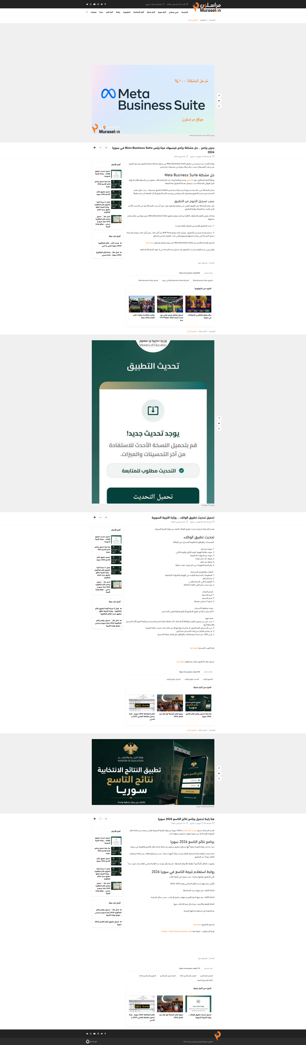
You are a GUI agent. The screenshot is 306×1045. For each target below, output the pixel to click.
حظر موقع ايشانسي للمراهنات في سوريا (199, 316)
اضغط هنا (149, 242)
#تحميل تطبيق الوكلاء (173, 678)
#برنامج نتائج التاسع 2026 (188, 975)
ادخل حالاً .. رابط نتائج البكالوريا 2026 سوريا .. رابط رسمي (108, 253)
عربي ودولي (173, 12)
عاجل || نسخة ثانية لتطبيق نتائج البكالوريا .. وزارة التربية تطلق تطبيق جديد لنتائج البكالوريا (102, 207)
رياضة (118, 12)
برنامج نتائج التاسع (189, 830)
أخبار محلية (151, 12)
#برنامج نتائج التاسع (206, 975)
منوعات (93, 12)
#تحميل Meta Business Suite (148, 280)
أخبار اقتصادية (138, 12)
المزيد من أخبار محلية (202, 687)
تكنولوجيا (126, 12)
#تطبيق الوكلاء (208, 678)
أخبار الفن (109, 12)
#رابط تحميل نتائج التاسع (167, 975)
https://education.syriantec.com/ (176, 931)
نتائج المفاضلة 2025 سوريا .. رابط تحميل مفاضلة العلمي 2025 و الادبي (142, 716)
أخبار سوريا (162, 12)
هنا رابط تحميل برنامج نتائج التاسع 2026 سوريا (102, 184)
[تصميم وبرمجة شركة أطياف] (91, 1041)
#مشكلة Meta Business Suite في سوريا (175, 280)
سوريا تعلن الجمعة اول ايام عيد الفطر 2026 (171, 715)
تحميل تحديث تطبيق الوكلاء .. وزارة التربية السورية (102, 173)
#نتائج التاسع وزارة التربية (205, 980)
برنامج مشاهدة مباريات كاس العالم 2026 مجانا (144, 316)
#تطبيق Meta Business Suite (203, 280)
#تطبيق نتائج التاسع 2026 (147, 975)
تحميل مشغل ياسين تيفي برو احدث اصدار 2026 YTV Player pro (171, 317)
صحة (101, 12)
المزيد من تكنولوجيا (203, 288)
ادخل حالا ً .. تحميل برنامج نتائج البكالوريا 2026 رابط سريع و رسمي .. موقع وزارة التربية (103, 221)
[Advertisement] (153, 47)
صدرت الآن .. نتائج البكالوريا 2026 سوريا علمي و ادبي (109, 244)
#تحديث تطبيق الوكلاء (192, 678)
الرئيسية (184, 12)
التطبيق (189, 180)
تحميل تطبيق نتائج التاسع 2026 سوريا (103, 193)
